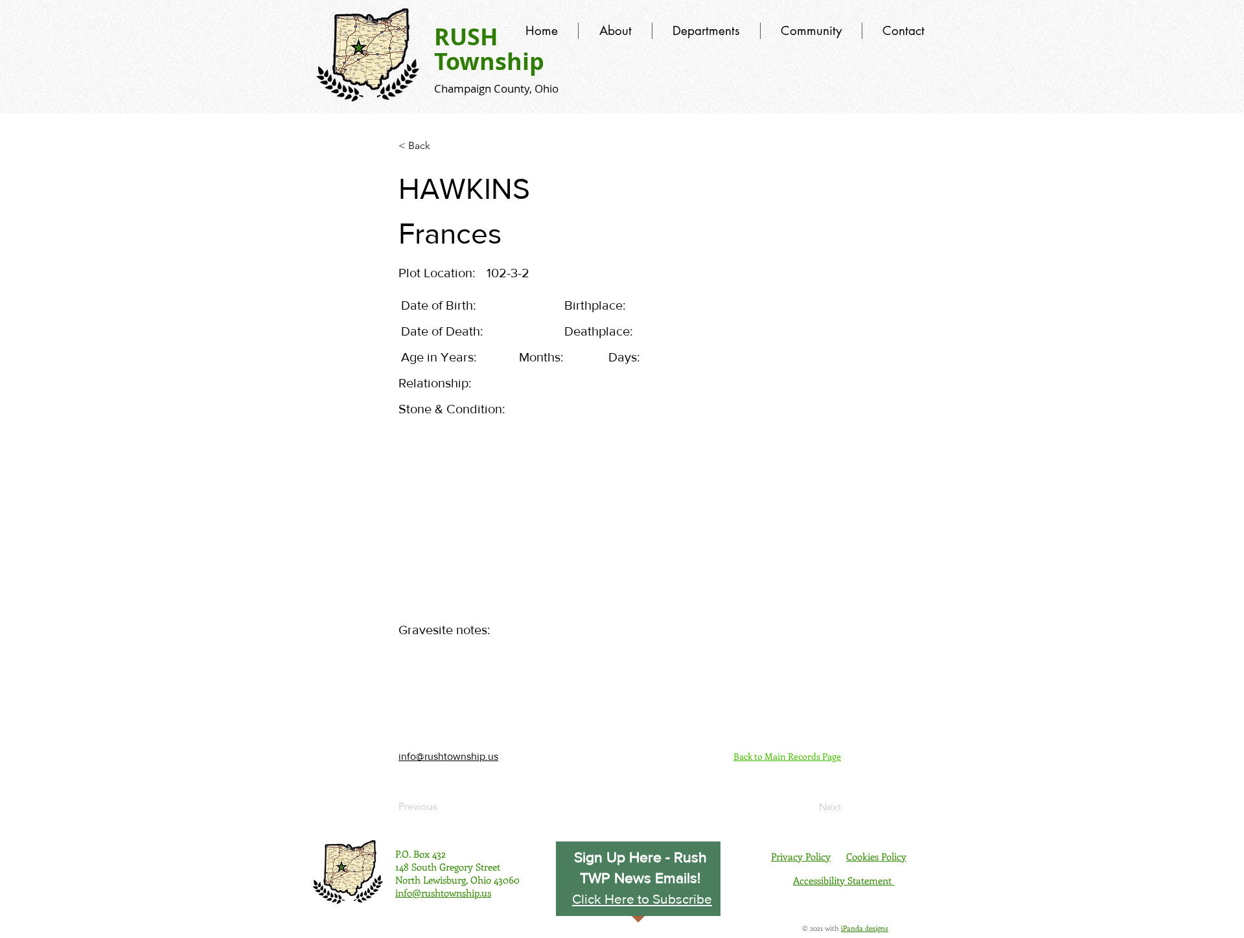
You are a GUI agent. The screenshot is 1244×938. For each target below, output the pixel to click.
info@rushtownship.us (448, 756)
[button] (642, 898)
